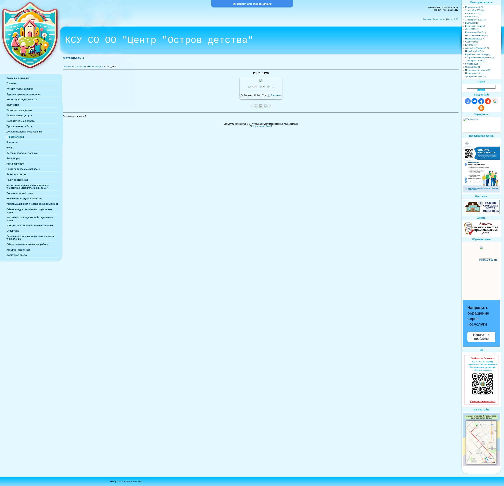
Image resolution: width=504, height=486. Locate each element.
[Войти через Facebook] (481, 101)
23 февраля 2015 (473, 60)
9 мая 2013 (470, 16)
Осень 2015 (471, 67)
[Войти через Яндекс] (488, 101)
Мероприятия (472, 7)
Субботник (470, 42)
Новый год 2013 (473, 51)
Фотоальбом (79, 66)
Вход (449, 19)
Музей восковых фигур (476, 54)
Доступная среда (473, 76)
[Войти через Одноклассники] (481, 108)
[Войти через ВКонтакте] (474, 101)
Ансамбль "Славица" (475, 48)
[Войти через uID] (468, 101)
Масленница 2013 (474, 32)
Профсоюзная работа (476, 70)
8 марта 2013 (471, 13)
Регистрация (439, 19)
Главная (427, 19)
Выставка (470, 23)
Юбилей (469, 45)
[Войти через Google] (495, 101)
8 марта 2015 (471, 64)
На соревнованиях (474, 35)
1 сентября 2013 (473, 10)
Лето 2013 (470, 29)
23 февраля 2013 (473, 20)
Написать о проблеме (481, 336)
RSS (456, 19)
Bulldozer (276, 95)
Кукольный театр (473, 26)
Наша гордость (472, 73)
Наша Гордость (96, 66)
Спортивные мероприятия (478, 57)
